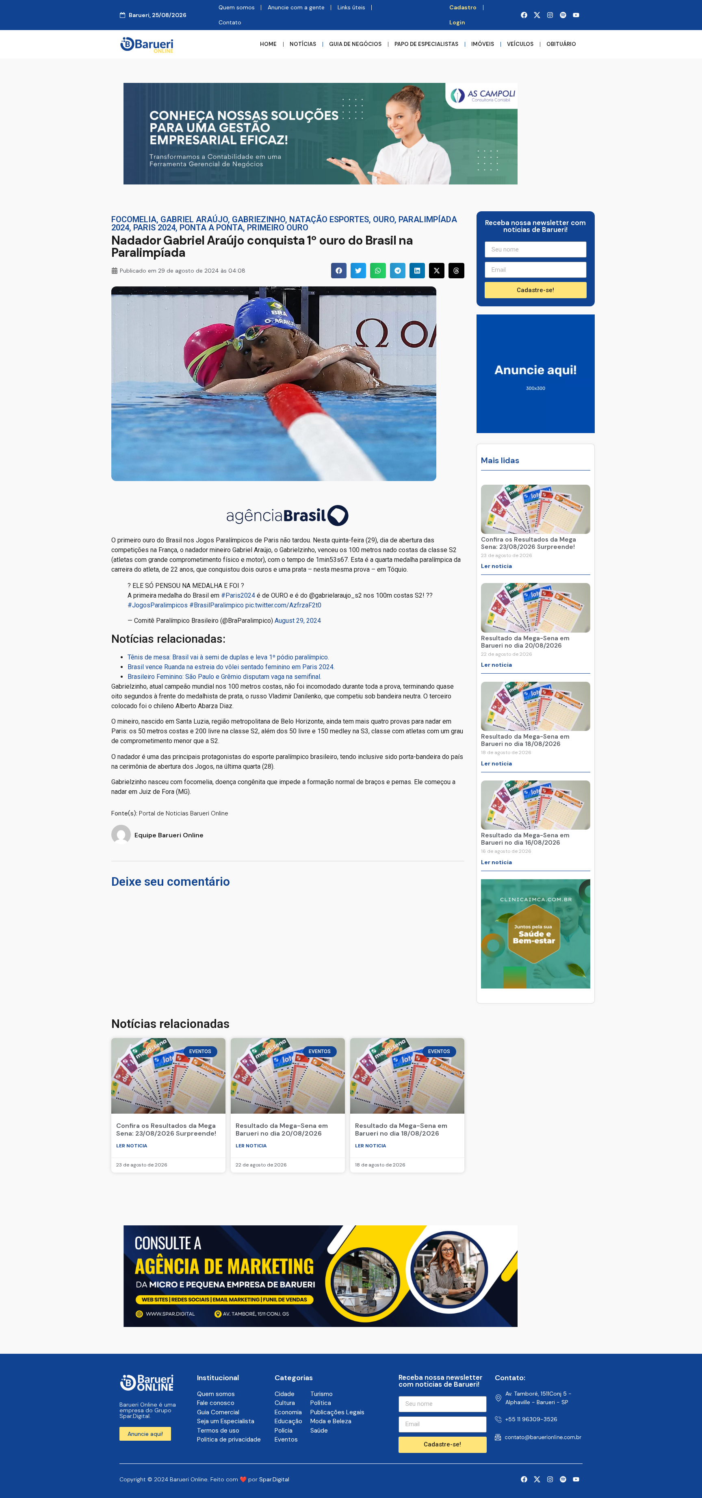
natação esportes (329, 219)
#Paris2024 (238, 595)
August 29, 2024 (298, 620)
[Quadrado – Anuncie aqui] (536, 431)
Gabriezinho (258, 219)
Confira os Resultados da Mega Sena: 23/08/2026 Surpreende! (166, 1129)
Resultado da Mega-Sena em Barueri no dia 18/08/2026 (401, 1129)
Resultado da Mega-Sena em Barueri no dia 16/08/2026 (525, 839)
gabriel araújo (194, 219)
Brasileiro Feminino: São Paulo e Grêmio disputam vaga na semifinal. (224, 677)
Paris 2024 (154, 227)
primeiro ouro (277, 227)
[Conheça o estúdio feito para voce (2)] (321, 1324)
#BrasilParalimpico (216, 605)
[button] (339, 270)
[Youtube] (576, 15)
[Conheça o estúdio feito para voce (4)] (321, 182)
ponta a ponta (211, 227)
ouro (383, 219)
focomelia (133, 219)
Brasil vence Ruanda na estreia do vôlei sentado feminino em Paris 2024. (231, 667)
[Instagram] (550, 15)
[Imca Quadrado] (535, 986)
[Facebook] (524, 15)
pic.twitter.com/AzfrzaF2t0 (283, 605)
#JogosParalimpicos (158, 605)
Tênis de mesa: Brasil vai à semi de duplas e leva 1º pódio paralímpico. (228, 657)
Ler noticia (131, 1145)
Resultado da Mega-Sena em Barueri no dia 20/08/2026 (282, 1129)
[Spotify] (563, 15)
